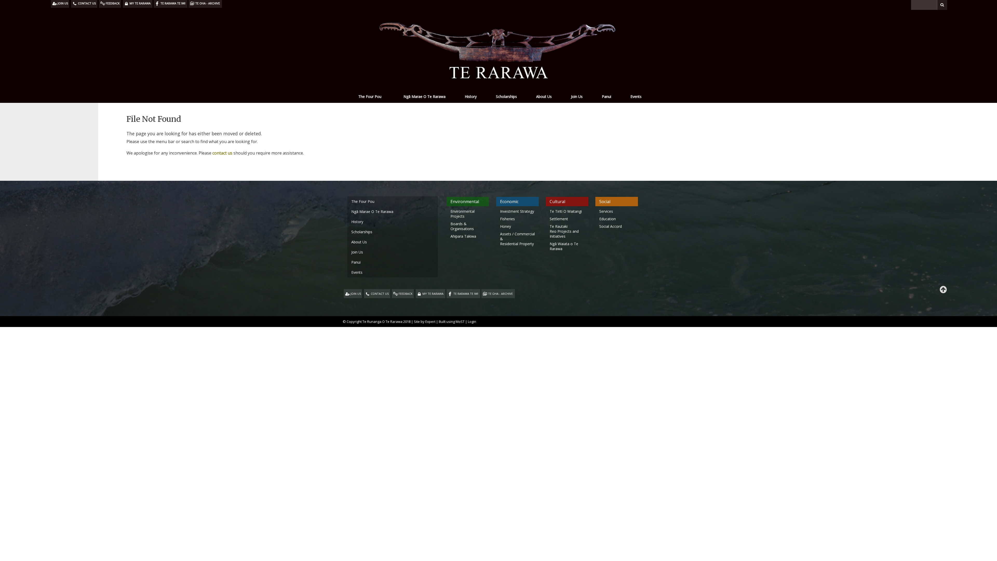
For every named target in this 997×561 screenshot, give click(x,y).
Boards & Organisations (462, 226)
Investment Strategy (517, 211)
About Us (544, 96)
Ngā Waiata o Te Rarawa (564, 246)
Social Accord (610, 226)
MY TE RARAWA (432, 294)
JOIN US (356, 294)
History (471, 96)
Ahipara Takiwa (463, 236)
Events (636, 96)
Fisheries (507, 218)
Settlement (559, 218)
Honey (505, 226)
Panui (606, 96)
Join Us (577, 96)
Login (472, 321)
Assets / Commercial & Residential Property (517, 238)
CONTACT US (380, 294)
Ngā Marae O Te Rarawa (424, 96)
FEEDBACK (406, 294)
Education (607, 218)
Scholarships (506, 96)
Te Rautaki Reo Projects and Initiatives (564, 231)
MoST (460, 321)
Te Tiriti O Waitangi (566, 211)
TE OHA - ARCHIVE (500, 294)
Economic (509, 201)
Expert (430, 321)
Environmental (464, 201)
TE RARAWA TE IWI (465, 294)
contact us (222, 153)
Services (606, 211)
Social (604, 201)
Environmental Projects (462, 214)
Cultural (557, 201)
